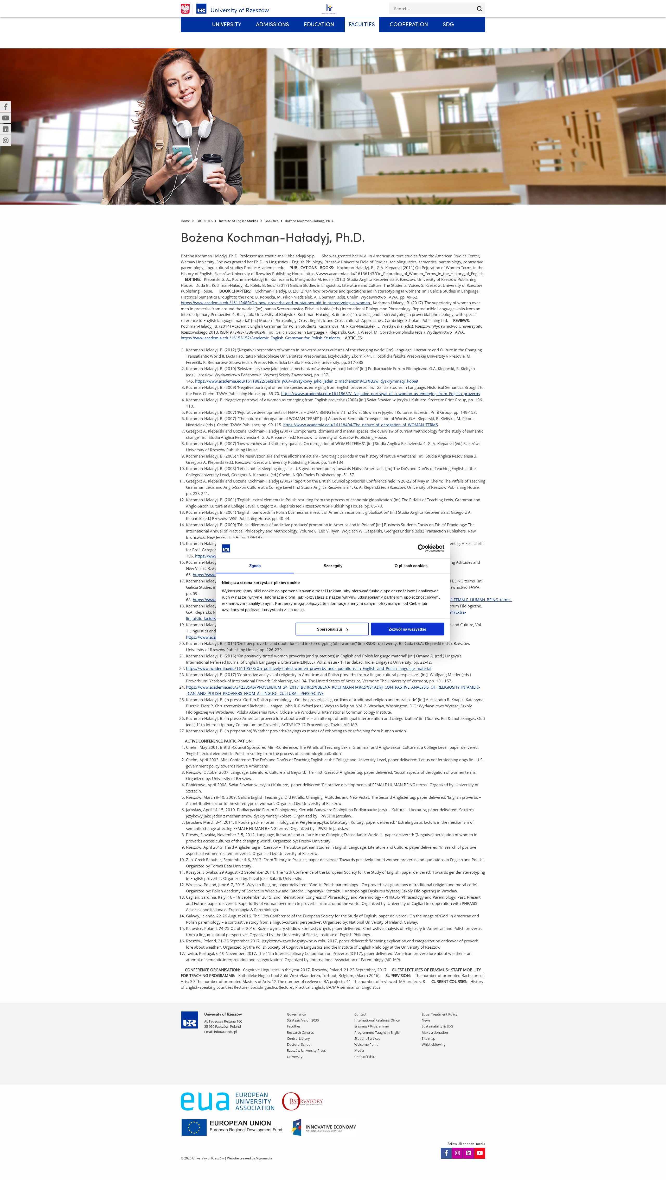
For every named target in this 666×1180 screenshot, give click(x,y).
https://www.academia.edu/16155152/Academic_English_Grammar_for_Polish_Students (260, 337)
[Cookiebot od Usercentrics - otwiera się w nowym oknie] (421, 548)
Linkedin (468, 1153)
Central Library (298, 1038)
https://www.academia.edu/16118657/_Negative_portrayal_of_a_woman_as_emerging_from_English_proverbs (380, 393)
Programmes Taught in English (377, 1032)
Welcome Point (366, 1044)
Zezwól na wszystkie (407, 629)
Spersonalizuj (329, 629)
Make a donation (435, 1032)
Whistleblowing (433, 1044)
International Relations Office (377, 1020)
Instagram (457, 1153)
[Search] (479, 8)
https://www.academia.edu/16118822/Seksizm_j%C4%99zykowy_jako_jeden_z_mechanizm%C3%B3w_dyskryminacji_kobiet (306, 381)
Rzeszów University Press (306, 1050)
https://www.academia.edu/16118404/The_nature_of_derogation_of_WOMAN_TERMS (360, 424)
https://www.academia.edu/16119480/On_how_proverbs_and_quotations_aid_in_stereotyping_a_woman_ (276, 302)
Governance (296, 1014)
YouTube (479, 1153)
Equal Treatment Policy (439, 1014)
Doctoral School (299, 1044)
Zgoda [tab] (255, 565)
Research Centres (300, 1032)
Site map (428, 1038)
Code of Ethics (365, 1056)
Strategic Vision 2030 (303, 1020)
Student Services (367, 1038)
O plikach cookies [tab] (411, 565)
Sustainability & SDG (437, 1026)
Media (359, 1050)
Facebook (446, 1153)
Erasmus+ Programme (371, 1026)
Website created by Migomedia (249, 1158)
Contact (360, 1014)
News (426, 1020)
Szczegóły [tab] (333, 565)
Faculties (293, 1026)
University (295, 1056)
